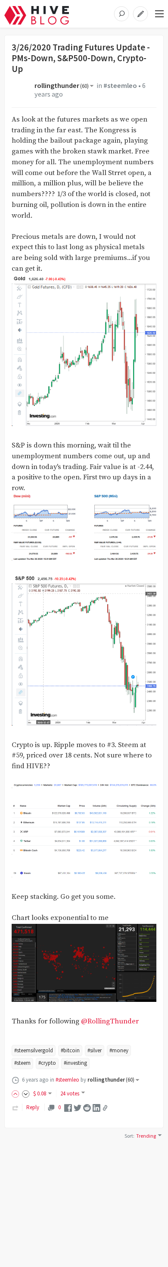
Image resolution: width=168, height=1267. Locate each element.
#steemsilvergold (33, 1050)
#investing (75, 1063)
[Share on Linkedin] (96, 1107)
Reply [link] (32, 1107)
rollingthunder (61, 85)
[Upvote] (17, 1093)
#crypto (47, 1063)
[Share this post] (105, 1108)
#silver (94, 1050)
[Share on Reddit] (87, 1107)
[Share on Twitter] (77, 1107)
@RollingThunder (110, 1021)
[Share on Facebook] (68, 1107)
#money (118, 1050)
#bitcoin (70, 1050)
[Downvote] (26, 1093)
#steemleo (120, 85)
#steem (22, 1063)
